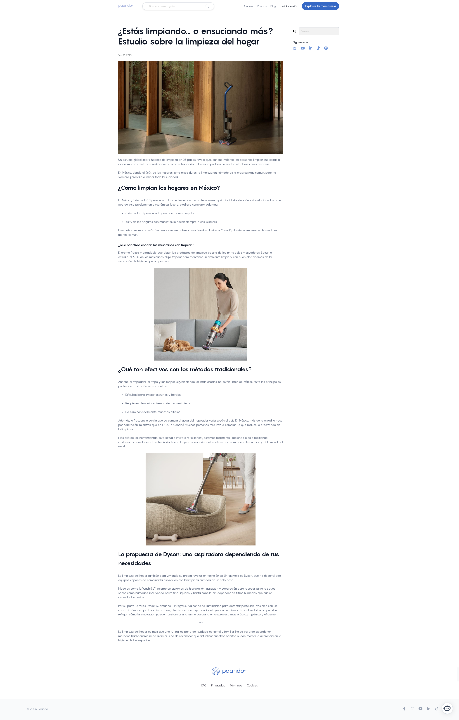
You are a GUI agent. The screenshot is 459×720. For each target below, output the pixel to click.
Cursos (248, 6)
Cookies (252, 685)
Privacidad (218, 685)
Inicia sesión (289, 6)
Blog (273, 6)
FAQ (204, 685)
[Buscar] (207, 6)
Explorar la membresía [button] (320, 6)
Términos (236, 685)
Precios (262, 6)
